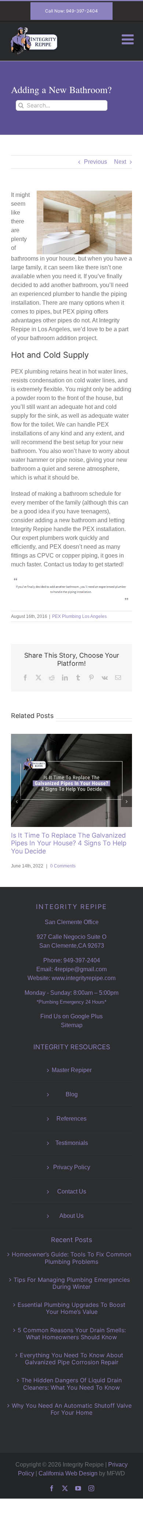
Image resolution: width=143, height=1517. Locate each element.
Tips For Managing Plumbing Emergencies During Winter (72, 1283)
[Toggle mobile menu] (129, 39)
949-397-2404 (81, 960)
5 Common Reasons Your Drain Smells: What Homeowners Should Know (72, 1333)
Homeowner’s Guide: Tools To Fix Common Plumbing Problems (71, 1258)
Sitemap (71, 1025)
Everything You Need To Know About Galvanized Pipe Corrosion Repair (71, 1358)
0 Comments (63, 866)
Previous (95, 162)
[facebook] (52, 1488)
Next (120, 162)
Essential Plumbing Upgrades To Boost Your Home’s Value (71, 1308)
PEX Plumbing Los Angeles (79, 616)
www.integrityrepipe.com (83, 978)
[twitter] (65, 1488)
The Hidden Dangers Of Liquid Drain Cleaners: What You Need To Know (71, 1383)
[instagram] (91, 1488)
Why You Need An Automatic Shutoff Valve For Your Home (72, 1409)
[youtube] (78, 1488)
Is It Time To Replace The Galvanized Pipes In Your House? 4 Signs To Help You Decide (68, 843)
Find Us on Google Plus (71, 1016)
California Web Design (68, 1473)
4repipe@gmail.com (80, 969)
